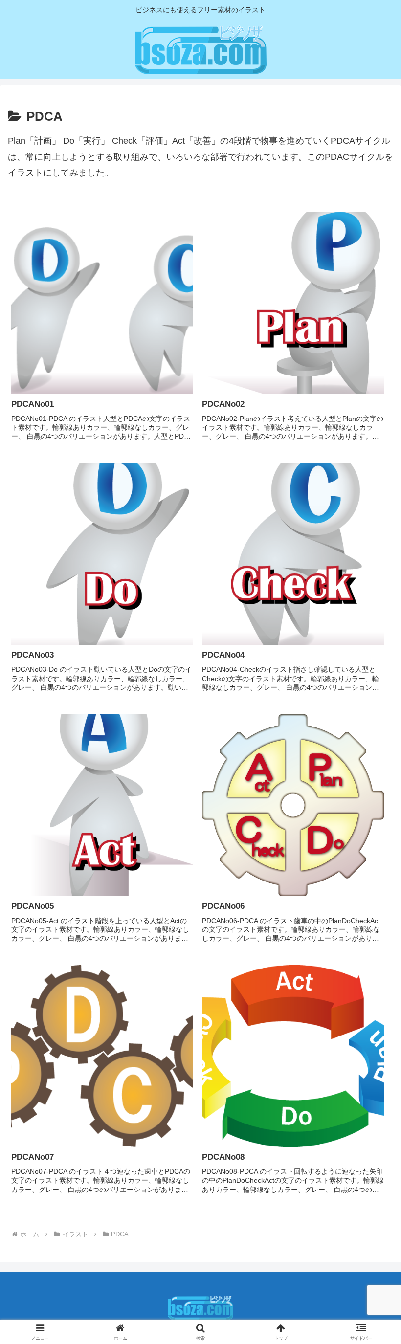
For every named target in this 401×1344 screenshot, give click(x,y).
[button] (370, 1260)
